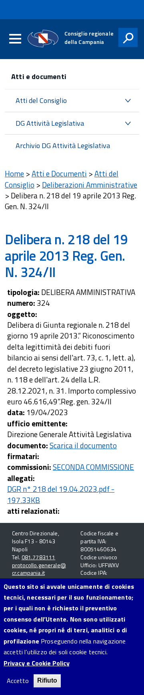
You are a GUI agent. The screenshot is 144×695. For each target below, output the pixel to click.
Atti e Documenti (59, 173)
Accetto (18, 680)
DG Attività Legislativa (50, 123)
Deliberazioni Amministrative (89, 184)
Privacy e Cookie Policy (37, 663)
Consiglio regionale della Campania (89, 37)
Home (14, 173)
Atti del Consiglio (41, 100)
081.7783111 (39, 557)
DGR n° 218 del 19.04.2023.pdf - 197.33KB (60, 494)
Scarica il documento (83, 445)
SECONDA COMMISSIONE (93, 467)
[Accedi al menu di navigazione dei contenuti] (15, 39)
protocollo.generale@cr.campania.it (39, 569)
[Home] (43, 38)
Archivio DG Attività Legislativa (63, 145)
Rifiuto (47, 680)
